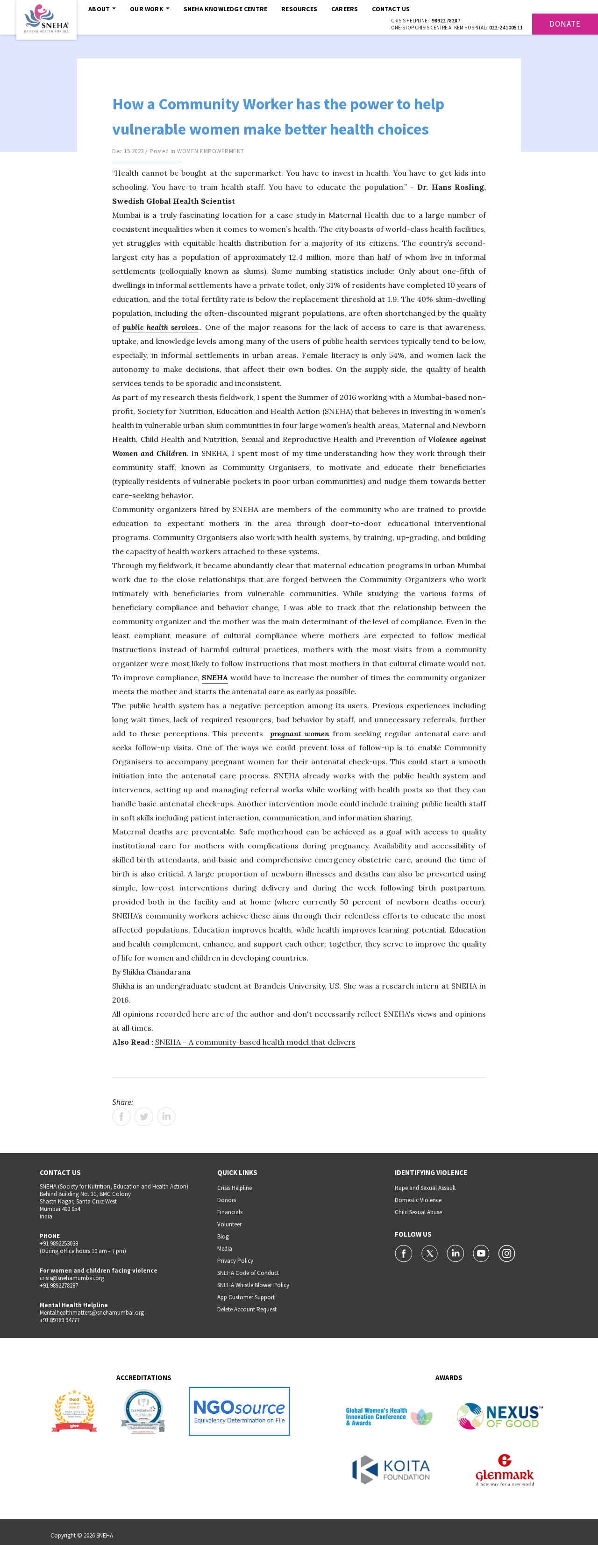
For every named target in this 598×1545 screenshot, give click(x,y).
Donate (565, 24)
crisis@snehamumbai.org (72, 1278)
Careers (344, 9)
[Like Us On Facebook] (404, 1252)
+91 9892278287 (59, 1285)
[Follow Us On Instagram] (507, 1252)
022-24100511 (506, 27)
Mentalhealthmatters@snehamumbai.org (92, 1313)
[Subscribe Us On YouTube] (482, 1252)
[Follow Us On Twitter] (430, 1252)
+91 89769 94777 (59, 1320)
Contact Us (391, 9)
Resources (299, 9)
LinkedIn (166, 1116)
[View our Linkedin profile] (456, 1252)
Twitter (144, 1116)
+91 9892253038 (59, 1243)
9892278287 (446, 20)
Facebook (121, 1116)
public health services (160, 327)
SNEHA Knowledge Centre (225, 9)
